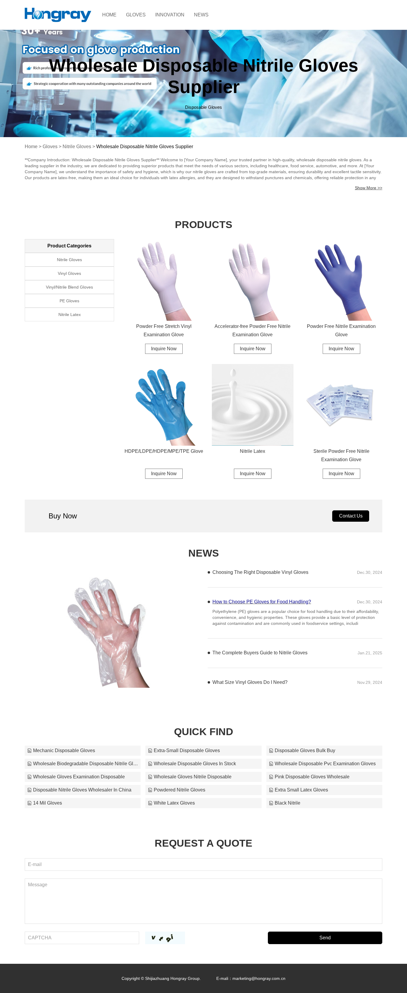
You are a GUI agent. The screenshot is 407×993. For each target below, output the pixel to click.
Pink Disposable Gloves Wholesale (312, 776)
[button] (102, 681)
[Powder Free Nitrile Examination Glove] (341, 280)
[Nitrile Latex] (252, 405)
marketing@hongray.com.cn (258, 978)
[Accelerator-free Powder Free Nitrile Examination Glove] (252, 280)
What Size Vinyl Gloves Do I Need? (250, 682)
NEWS (201, 14)
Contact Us (351, 515)
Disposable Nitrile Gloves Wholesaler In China (82, 789)
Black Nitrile (287, 802)
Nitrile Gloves (77, 146)
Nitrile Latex (252, 451)
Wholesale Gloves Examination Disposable (79, 776)
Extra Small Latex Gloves (301, 789)
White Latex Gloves (174, 802)
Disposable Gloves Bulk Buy (305, 750)
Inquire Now (164, 348)
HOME (109, 14)
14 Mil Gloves (47, 802)
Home (31, 146)
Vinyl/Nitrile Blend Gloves (69, 287)
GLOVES (136, 14)
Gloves (50, 146)
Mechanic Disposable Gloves (64, 750)
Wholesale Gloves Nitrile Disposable (193, 776)
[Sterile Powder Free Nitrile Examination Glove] (341, 405)
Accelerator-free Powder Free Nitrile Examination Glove (253, 330)
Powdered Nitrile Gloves (179, 789)
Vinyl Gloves (69, 273)
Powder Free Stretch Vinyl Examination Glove (164, 330)
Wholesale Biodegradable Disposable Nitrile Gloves (85, 763)
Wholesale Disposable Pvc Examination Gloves (325, 763)
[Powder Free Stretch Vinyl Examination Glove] (164, 280)
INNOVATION (169, 14)
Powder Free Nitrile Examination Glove (341, 330)
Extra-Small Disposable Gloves (187, 750)
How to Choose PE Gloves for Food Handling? (261, 601)
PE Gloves (69, 300)
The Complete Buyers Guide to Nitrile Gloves (259, 652)
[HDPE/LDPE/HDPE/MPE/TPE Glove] (164, 405)
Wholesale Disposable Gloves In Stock (195, 763)
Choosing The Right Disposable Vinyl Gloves (260, 572)
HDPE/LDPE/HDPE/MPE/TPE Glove (164, 451)
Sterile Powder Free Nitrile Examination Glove (341, 455)
